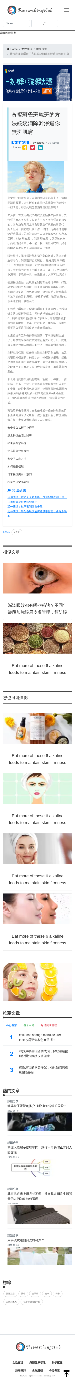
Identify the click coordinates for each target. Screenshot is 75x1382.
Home (14, 48)
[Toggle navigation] (66, 10)
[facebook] (25, 148)
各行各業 (54, 1370)
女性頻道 (27, 48)
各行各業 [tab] (11, 1025)
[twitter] (33, 148)
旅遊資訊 (20, 1370)
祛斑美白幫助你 (17, 443)
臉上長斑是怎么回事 (20, 435)
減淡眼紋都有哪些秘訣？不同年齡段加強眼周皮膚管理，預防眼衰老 (37, 612)
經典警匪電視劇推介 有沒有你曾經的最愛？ (37, 1106)
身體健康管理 (37, 1362)
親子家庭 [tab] (28, 1025)
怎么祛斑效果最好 (18, 450)
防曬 (23, 1293)
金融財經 (37, 1370)
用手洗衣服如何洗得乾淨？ (26, 1240)
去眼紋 (35, 1293)
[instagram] (40, 148)
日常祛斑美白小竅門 (20, 474)
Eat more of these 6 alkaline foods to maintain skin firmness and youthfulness (37, 672)
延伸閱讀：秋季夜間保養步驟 (25, 506)
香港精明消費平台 (31, 1301)
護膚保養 (41, 48)
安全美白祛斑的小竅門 (21, 427)
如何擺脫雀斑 (16, 466)
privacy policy (49, 1376)
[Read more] (37, 981)
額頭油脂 (10, 1293)
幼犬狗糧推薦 (8, 32)
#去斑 (17, 532)
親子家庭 (57, 1362)
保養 (58, 1293)
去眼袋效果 (11, 1301)
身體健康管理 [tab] (49, 1025)
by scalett (38, 142)
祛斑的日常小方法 (18, 482)
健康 (47, 1293)
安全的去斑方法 (17, 458)
